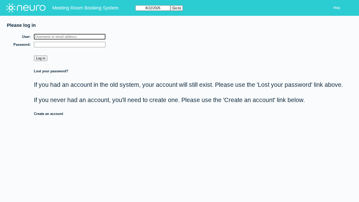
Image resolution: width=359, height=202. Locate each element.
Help (336, 8)
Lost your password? (51, 71)
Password (21, 45)
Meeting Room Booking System (85, 8)
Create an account (48, 114)
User (25, 37)
